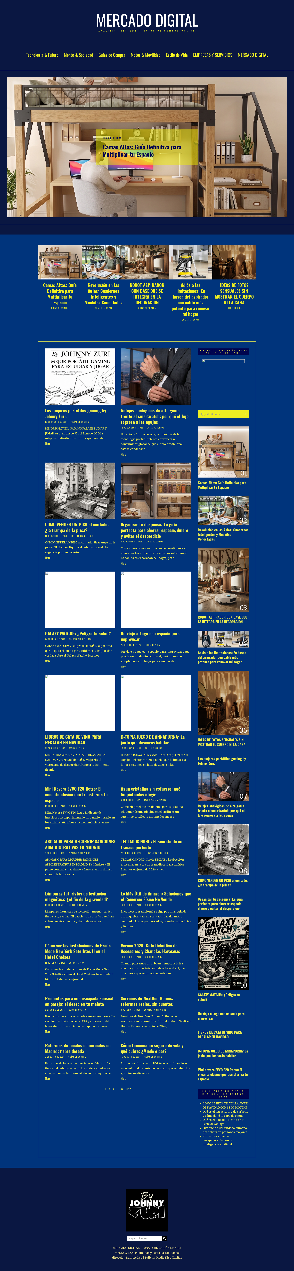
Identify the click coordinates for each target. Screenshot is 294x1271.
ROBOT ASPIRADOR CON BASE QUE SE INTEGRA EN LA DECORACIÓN (147, 294)
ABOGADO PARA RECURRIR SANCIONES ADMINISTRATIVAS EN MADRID (80, 844)
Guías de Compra (112, 54)
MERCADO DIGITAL (253, 54)
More (47, 444)
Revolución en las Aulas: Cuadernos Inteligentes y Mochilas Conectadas (103, 294)
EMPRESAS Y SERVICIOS (212, 54)
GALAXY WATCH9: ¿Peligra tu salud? (78, 633)
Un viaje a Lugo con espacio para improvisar (150, 636)
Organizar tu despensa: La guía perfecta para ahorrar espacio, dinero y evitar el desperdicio (154, 530)
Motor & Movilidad (145, 54)
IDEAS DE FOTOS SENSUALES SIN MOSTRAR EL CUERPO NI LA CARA (234, 294)
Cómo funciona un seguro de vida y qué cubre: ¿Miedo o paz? (152, 1048)
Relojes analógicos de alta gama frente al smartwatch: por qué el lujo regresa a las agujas (155, 416)
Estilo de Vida (177, 54)
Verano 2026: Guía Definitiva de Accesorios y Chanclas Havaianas (150, 948)
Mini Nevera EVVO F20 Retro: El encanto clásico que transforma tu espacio (76, 794)
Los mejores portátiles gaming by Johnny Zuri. (75, 413)
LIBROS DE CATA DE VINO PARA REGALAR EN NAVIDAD (73, 739)
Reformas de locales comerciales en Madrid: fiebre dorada (78, 1048)
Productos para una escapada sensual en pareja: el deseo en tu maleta (79, 1001)
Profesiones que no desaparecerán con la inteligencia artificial (217, 1140)
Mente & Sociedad (78, 54)
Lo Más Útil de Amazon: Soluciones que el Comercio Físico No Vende (156, 896)
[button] (245, 414)
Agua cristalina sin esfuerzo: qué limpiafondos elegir (150, 791)
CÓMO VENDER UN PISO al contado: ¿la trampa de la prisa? (77, 527)
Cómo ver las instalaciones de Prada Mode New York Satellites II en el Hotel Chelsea (78, 951)
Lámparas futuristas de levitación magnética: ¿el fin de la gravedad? (76, 896)
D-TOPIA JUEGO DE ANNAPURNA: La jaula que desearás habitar (153, 739)
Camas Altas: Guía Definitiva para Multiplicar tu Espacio (142, 151)
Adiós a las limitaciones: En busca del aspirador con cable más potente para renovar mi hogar (191, 299)
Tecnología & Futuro (42, 54)
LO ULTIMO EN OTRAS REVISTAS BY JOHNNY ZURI (223, 1094)
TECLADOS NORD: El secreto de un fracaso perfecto (151, 844)
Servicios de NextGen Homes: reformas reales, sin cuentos (147, 1001)
